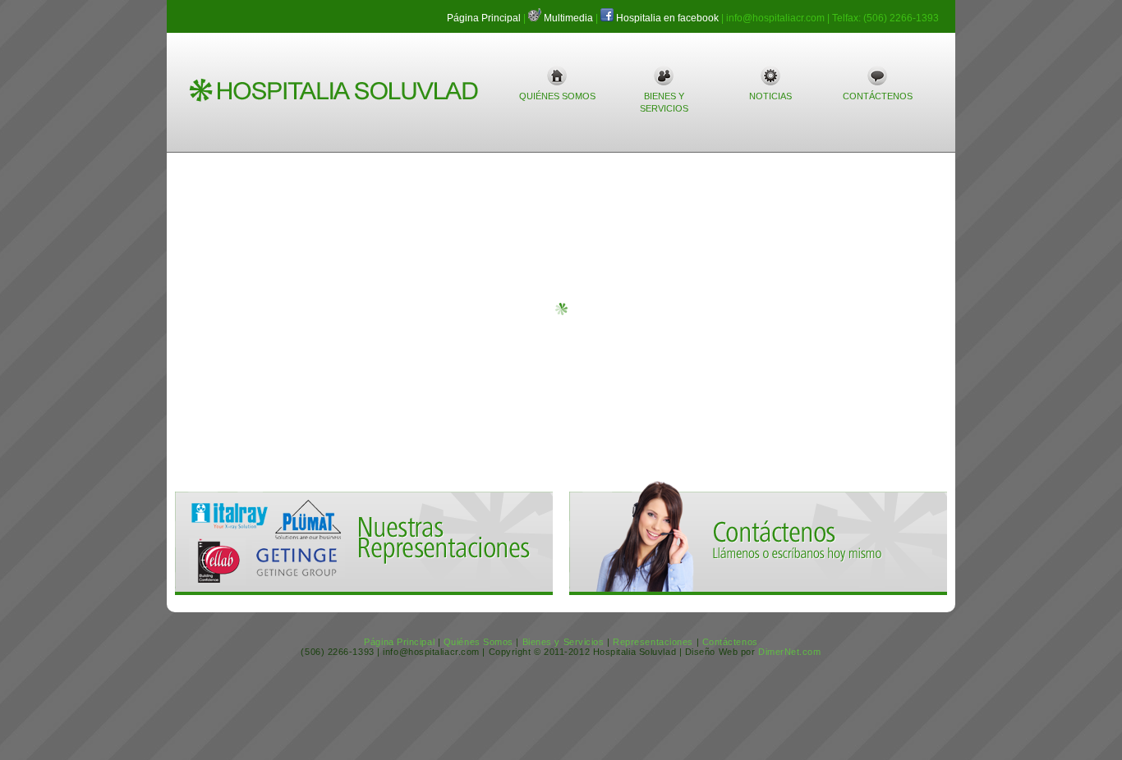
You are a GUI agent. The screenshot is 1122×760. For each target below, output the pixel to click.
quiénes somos (557, 96)
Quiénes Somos (478, 642)
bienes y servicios (664, 102)
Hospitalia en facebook (667, 18)
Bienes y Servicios (563, 642)
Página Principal (484, 18)
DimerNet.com (789, 652)
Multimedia (568, 18)
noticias (770, 96)
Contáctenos (730, 642)
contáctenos (878, 96)
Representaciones (653, 642)
